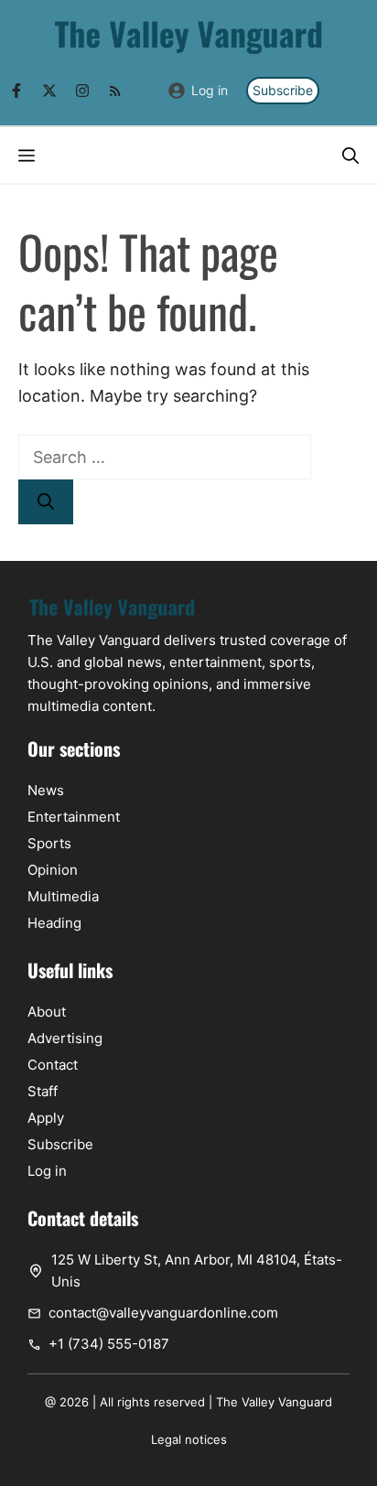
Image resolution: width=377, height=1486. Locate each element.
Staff (42, 1091)
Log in (209, 90)
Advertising (64, 1038)
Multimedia (63, 896)
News (45, 790)
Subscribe (283, 90)
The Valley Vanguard (274, 1401)
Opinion (52, 869)
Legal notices (189, 1439)
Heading (54, 922)
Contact (52, 1064)
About (46, 1011)
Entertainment (73, 816)
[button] (350, 155)
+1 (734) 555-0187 (108, 1343)
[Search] (45, 501)
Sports (49, 843)
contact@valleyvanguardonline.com (163, 1312)
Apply (45, 1117)
